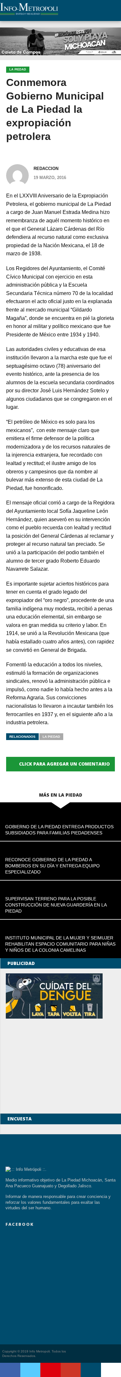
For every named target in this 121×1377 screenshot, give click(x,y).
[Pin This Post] (50, 1370)
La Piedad (51, 736)
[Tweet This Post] (30, 1370)
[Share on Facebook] (10, 1370)
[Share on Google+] (71, 1370)
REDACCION (46, 168)
